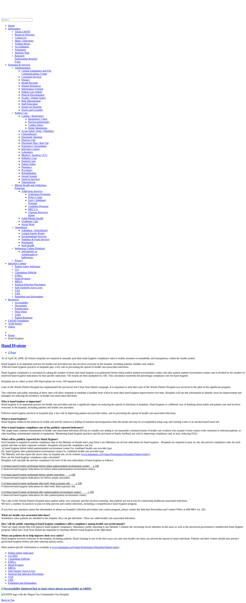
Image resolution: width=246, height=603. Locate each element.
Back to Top (7, 600)
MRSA (12, 568)
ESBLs (12, 562)
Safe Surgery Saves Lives (21, 571)
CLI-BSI (12, 556)
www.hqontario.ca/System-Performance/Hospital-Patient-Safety (115, 454)
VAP (10, 577)
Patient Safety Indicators (21, 552)
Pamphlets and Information (22, 583)
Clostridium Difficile (19, 559)
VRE (11, 580)
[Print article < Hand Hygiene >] (12, 352)
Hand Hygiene (13, 345)
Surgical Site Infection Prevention (26, 574)
